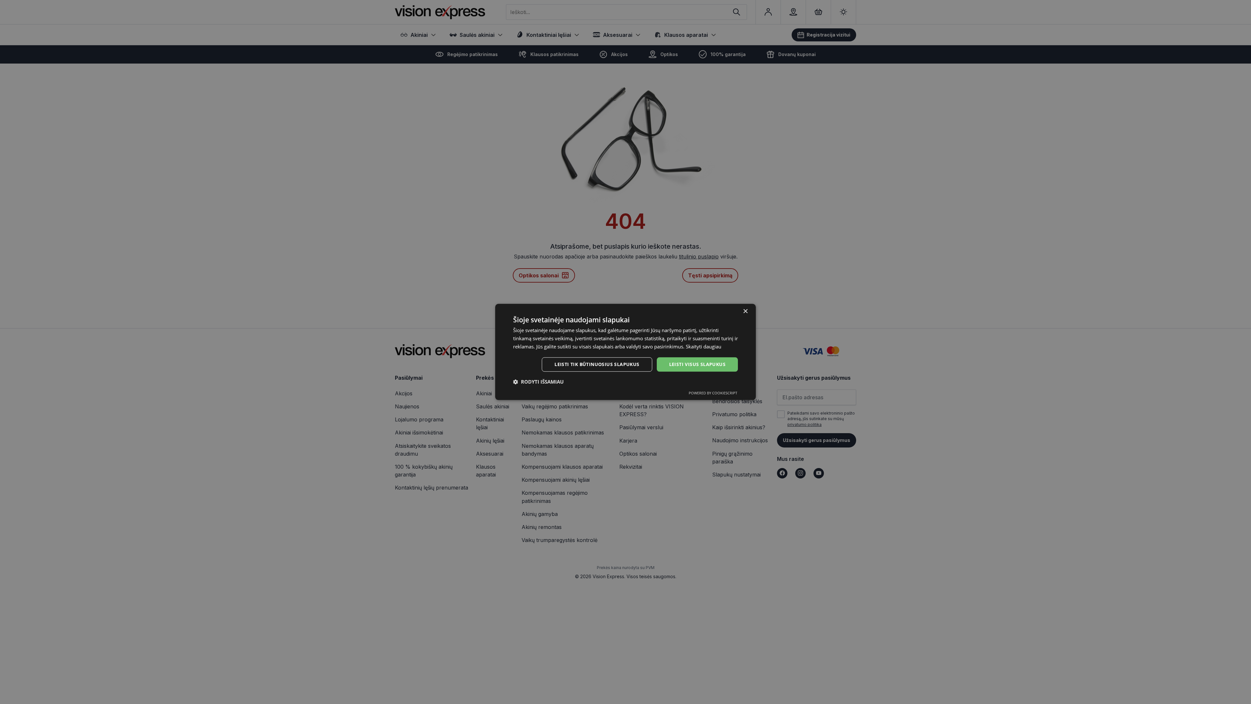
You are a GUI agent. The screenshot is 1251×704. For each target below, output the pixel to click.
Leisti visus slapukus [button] (697, 364)
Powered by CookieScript (713, 393)
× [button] (745, 311)
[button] (538, 382)
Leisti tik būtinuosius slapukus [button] (596, 364)
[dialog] (625, 352)
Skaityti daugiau (703, 346)
